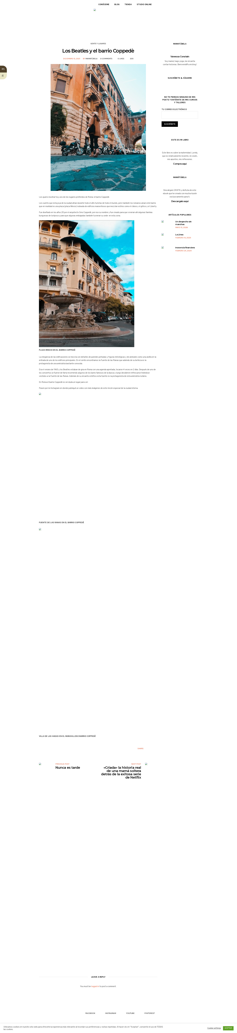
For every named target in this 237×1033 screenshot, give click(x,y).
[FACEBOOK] (40, 4)
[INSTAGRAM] (44, 4)
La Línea (179, 234)
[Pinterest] (52, 4)
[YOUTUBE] (48, 4)
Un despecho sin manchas (183, 223)
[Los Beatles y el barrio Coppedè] (98, 127)
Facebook (147, 748)
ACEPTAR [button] (228, 1028)
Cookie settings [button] (214, 1028)
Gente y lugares (98, 43)
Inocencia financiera (185, 247)
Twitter (151, 748)
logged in (95, 986)
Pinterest (156, 748)
